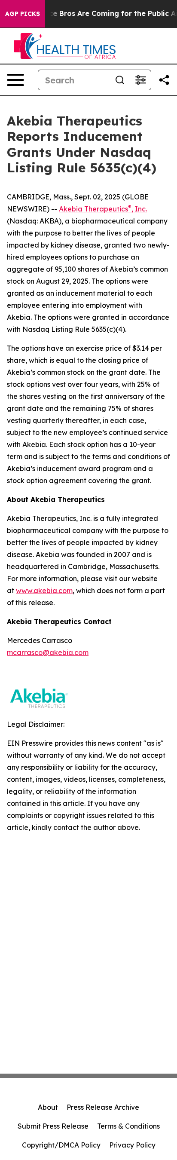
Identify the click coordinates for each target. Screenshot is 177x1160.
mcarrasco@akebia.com (47, 652)
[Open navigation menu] (15, 80)
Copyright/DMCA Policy (61, 1145)
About (48, 1107)
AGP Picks (22, 14)
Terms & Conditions (128, 1126)
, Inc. (139, 209)
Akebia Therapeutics (93, 209)
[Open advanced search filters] (140, 80)
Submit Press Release (53, 1126)
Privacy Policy (132, 1145)
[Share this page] (164, 80)
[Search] (120, 80)
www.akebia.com (44, 590)
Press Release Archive (103, 1107)
